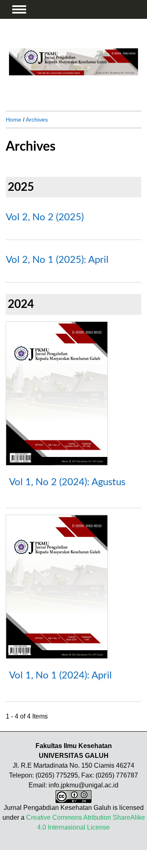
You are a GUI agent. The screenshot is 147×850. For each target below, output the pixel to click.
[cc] (73, 800)
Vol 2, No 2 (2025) (45, 217)
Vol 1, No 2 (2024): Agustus (67, 482)
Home (13, 119)
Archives (37, 119)
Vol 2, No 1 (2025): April (57, 260)
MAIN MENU (19, 9)
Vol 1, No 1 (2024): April (60, 675)
